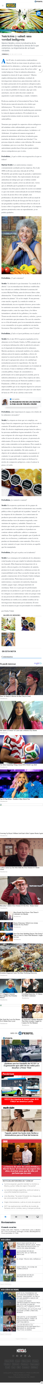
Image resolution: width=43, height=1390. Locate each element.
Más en (13, 1033)
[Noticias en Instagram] (13, 1356)
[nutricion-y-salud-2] (11, 639)
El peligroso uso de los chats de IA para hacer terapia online (25, 403)
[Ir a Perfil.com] (39, 1)
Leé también (15, 399)
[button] (39, 70)
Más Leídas (6, 1240)
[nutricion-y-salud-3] (31, 624)
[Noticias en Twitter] (21, 1356)
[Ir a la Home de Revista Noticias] (10, 5)
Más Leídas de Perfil (10, 1290)
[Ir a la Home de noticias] (21, 1351)
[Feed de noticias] (25, 1356)
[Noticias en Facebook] (17, 1356)
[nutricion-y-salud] (11, 624)
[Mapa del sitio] (29, 1356)
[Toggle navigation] (3, 5)
